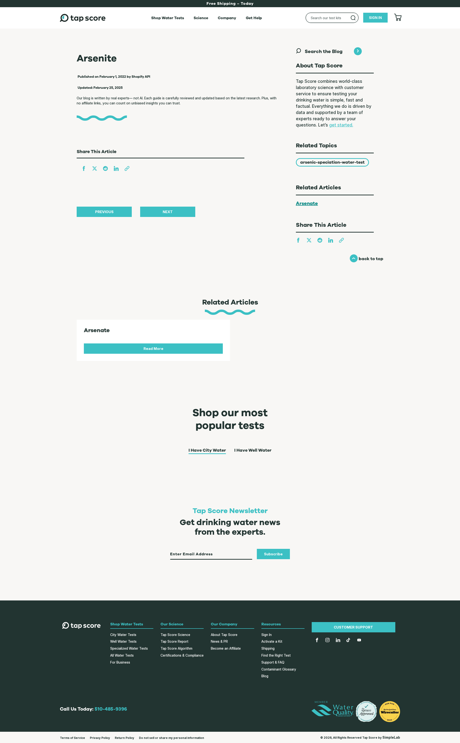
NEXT (168, 212)
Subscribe (273, 554)
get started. (341, 124)
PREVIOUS (104, 212)
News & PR (219, 641)
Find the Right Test (276, 655)
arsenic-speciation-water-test (332, 162)
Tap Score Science (175, 635)
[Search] (353, 17)
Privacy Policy (100, 738)
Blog (264, 676)
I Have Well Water (252, 450)
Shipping (268, 648)
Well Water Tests (123, 641)
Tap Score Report (174, 641)
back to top (366, 259)
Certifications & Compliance (182, 655)
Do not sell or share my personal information (171, 738)
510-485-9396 (111, 709)
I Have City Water (207, 450)
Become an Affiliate (226, 648)
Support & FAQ (272, 662)
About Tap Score (224, 635)
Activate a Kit (271, 641)
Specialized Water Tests (129, 648)
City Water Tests (123, 635)
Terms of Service (72, 738)
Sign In (266, 635)
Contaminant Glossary (278, 669)
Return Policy (124, 738)
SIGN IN (375, 18)
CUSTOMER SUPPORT (353, 627)
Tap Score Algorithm (176, 648)
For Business (120, 662)
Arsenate (307, 203)
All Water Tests (122, 655)
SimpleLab (391, 737)
